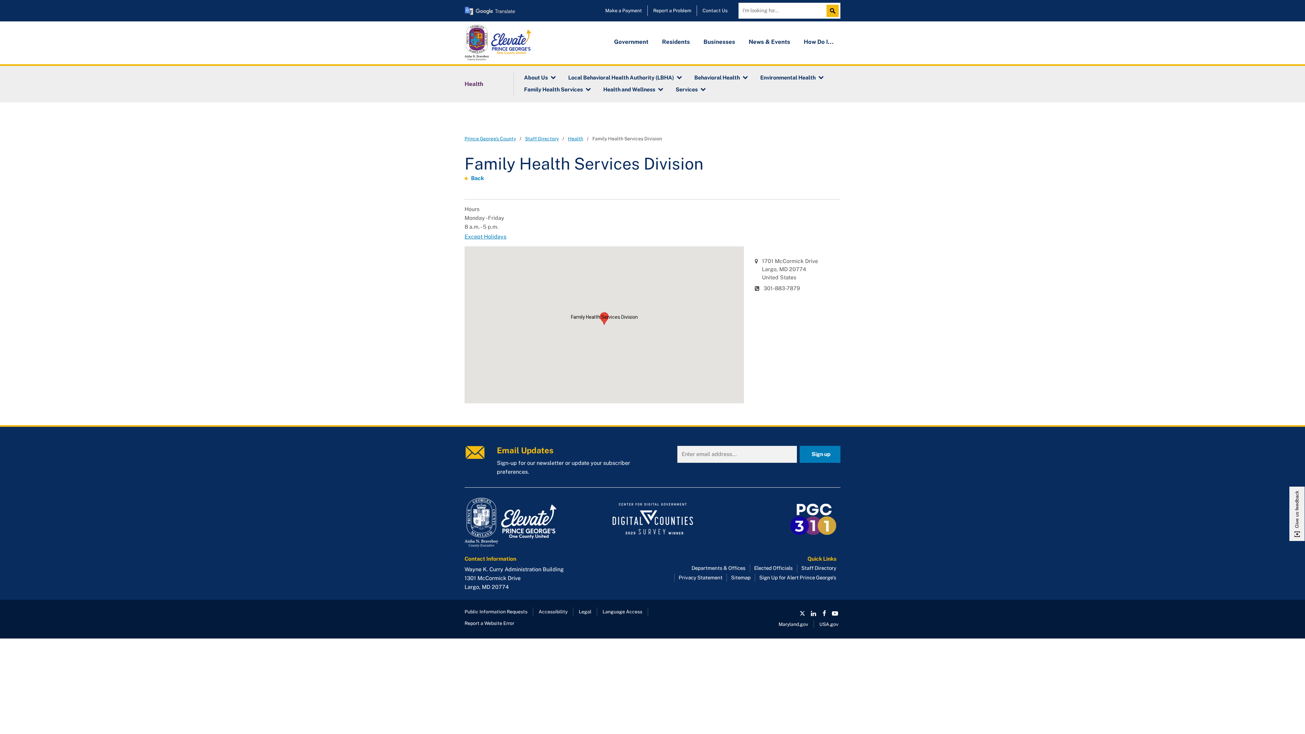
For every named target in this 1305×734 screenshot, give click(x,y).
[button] (604, 318)
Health (474, 84)
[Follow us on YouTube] (835, 613)
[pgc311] (523, 522)
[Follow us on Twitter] (802, 613)
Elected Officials (773, 568)
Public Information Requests (496, 611)
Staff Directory (542, 138)
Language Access (622, 611)
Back (477, 178)
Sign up (821, 454)
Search (834, 10)
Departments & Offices (719, 568)
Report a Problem (672, 10)
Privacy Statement (701, 577)
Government (631, 41)
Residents (676, 41)
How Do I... (819, 41)
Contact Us (715, 10)
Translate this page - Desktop (490, 10)
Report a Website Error (489, 623)
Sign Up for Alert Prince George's (797, 577)
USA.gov (828, 624)
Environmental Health (788, 77)
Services (687, 89)
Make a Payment (623, 10)
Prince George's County (490, 138)
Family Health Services (553, 89)
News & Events (769, 41)
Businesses (719, 41)
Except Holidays (485, 236)
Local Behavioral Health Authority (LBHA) (621, 77)
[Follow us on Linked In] (813, 613)
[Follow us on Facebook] (824, 613)
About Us (536, 77)
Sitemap (741, 577)
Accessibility (553, 611)
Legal (585, 611)
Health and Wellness (629, 89)
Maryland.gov (793, 624)
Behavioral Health (717, 77)
